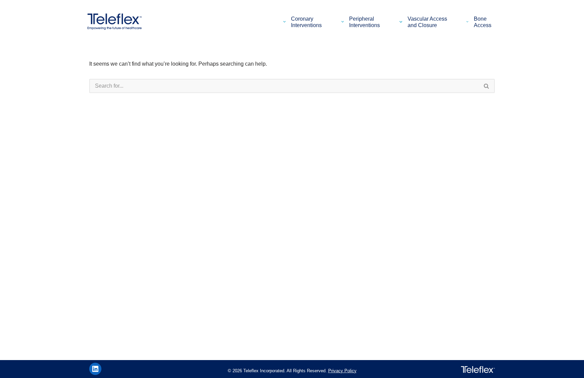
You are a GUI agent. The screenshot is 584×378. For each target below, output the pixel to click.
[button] (285, 21)
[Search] (487, 86)
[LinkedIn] (95, 369)
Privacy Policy (342, 370)
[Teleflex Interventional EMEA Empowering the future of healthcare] (116, 22)
